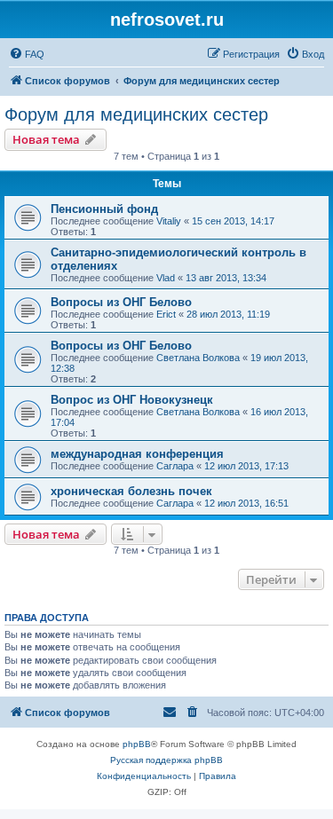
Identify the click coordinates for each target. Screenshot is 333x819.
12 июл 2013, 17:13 (246, 466)
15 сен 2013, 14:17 (233, 221)
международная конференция (137, 454)
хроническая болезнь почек (131, 491)
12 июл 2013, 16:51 (246, 503)
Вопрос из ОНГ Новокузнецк (132, 399)
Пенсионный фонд (104, 209)
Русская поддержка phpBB (166, 760)
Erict (166, 314)
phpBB (137, 744)
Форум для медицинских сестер (136, 114)
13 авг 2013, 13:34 (226, 277)
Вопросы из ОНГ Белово (121, 302)
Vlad (165, 277)
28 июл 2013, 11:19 (228, 314)
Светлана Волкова (198, 357)
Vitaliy (168, 221)
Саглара (175, 466)
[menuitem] (26, 54)
